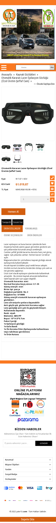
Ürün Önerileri (34, 235)
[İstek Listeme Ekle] (52, 188)
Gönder (44, 443)
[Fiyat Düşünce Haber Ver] (52, 199)
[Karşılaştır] (52, 194)
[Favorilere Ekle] (52, 183)
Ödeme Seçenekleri (13, 235)
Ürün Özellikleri (12, 228)
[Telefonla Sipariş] (52, 178)
